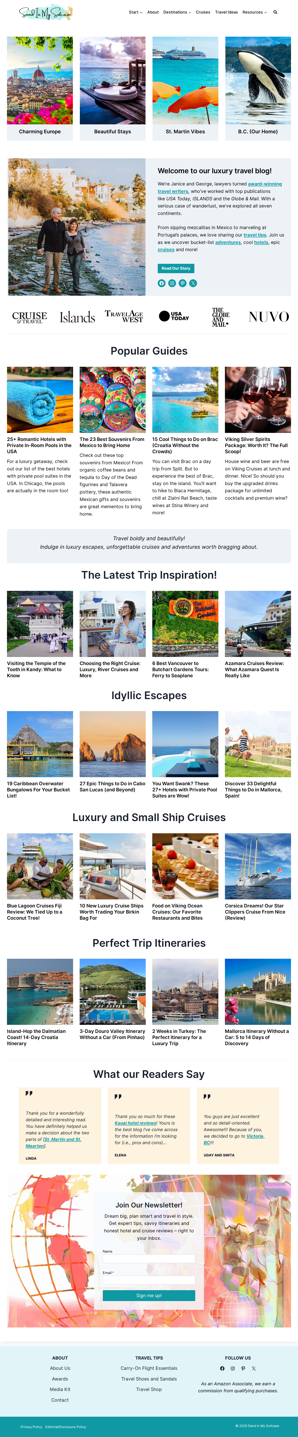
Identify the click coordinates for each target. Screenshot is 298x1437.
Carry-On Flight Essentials (149, 1368)
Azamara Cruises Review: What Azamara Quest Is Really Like (254, 669)
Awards (60, 1379)
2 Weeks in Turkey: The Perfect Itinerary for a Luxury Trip (179, 1037)
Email (108, 1273)
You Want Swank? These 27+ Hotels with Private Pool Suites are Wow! (184, 790)
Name (107, 1251)
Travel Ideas (226, 12)
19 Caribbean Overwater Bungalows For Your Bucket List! (38, 790)
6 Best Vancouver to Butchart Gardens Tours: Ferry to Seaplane (180, 669)
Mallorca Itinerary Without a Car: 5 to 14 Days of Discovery (257, 1037)
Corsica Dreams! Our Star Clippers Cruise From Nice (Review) (255, 912)
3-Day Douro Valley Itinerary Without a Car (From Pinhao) (112, 1034)
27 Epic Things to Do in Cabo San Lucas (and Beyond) (112, 786)
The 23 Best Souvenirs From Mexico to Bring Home (112, 442)
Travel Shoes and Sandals (149, 1379)
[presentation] (40, 400)
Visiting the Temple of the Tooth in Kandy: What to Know (36, 669)
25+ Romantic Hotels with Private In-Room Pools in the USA (39, 445)
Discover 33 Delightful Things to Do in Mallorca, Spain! (253, 790)
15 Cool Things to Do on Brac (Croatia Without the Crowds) (185, 445)
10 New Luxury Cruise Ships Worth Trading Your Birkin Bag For (112, 912)
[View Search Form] (275, 12)
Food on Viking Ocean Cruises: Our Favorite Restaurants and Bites (177, 912)
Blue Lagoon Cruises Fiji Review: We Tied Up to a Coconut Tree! (34, 912)
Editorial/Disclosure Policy (65, 1427)
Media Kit (60, 1389)
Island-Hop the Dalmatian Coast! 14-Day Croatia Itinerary (36, 1037)
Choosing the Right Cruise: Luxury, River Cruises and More (110, 669)
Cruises (203, 12)
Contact (60, 1400)
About (153, 12)
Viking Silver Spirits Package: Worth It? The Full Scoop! (256, 445)
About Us (60, 1368)
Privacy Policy (31, 1427)
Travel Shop (149, 1389)
